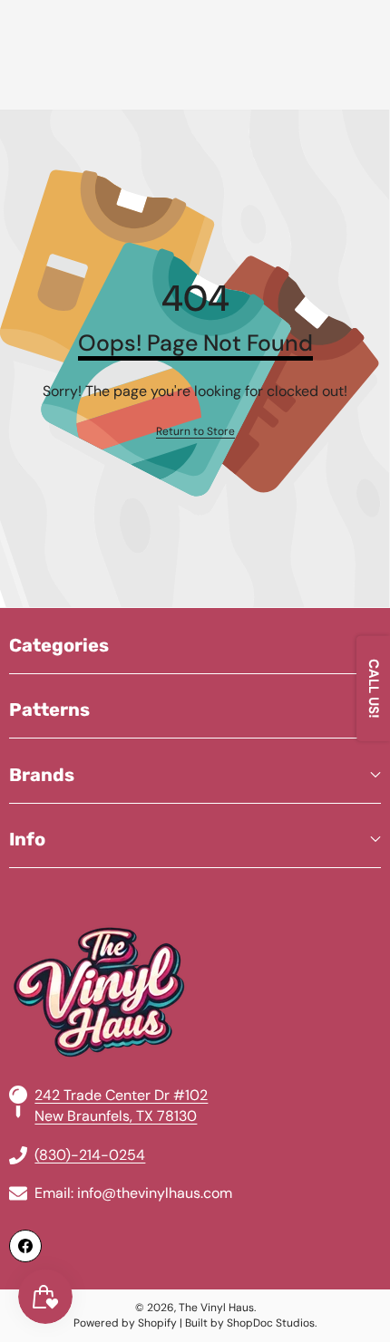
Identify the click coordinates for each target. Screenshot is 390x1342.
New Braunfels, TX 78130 (115, 1115)
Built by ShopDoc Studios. (251, 1323)
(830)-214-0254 (89, 1154)
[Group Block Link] (195, 948)
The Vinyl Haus (216, 1307)
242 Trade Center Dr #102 (121, 1095)
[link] (195, 431)
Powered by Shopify (125, 1323)
